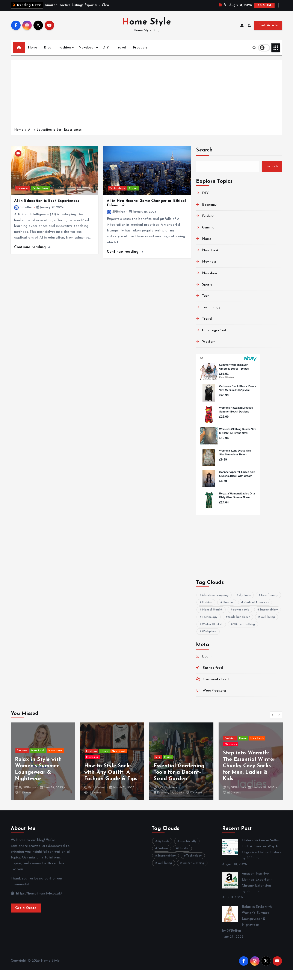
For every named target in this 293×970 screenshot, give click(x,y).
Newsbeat (87, 47)
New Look (210, 250)
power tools (241, 609)
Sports (207, 284)
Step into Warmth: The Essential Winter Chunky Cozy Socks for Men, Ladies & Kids (180, 766)
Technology (40, 188)
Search (204, 150)
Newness (23, 188)
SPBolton (26, 207)
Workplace (209, 631)
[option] (43, 761)
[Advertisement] (146, 95)
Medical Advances (256, 602)
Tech (206, 296)
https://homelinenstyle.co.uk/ (38, 893)
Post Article (268, 25)
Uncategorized (214, 330)
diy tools (245, 595)
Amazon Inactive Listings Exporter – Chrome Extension (257, 879)
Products (140, 47)
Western (209, 341)
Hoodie (228, 602)
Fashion (64, 47)
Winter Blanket (212, 624)
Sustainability (269, 609)
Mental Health (212, 609)
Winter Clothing (244, 624)
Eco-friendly (269, 595)
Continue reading (30, 247)
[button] (273, 715)
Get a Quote (25, 908)
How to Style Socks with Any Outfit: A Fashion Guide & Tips (41, 772)
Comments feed (216, 679)
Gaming (208, 227)
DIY (106, 47)
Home (32, 47)
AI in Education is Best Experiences (55, 129)
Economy (209, 205)
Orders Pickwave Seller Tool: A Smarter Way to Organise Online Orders (261, 846)
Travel (121, 47)
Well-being (267, 617)
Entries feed (212, 668)
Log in (207, 656)
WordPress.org (214, 690)
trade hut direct (239, 617)
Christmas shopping (215, 595)
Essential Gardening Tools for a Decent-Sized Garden (109, 772)
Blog (47, 47)
